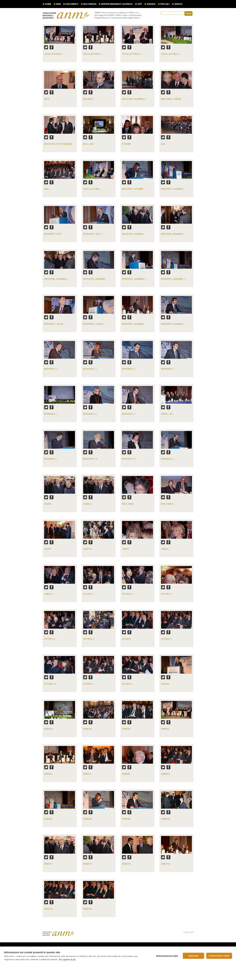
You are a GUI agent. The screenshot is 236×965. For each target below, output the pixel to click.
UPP (139, 3)
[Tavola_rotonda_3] (137, 36)
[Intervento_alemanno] (98, 261)
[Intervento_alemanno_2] (176, 261)
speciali (165, 3)
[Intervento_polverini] (137, 171)
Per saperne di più (67, 959)
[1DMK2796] (59, 891)
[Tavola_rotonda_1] (59, 36)
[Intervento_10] (98, 441)
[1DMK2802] (176, 756)
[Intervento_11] (137, 441)
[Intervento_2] (176, 441)
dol (192, 932)
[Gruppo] (59, 531)
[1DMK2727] (98, 846)
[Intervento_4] (98, 351)
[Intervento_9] (137, 396)
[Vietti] (59, 81)
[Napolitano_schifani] (176, 81)
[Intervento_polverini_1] (176, 171)
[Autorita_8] (59, 621)
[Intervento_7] (59, 396)
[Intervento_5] (137, 351)
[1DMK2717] (59, 846)
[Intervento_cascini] (59, 306)
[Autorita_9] (98, 621)
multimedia (89, 3)
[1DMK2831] (59, 801)
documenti (72, 3)
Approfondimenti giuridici (117, 3)
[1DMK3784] (98, 711)
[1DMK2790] (176, 846)
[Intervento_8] (98, 396)
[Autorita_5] (98, 576)
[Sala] (176, 126)
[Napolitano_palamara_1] (176, 216)
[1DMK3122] (176, 711)
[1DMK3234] (176, 666)
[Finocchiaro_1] (176, 486)
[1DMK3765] (59, 711)
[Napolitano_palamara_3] (137, 81)
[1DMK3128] (59, 756)
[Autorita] (137, 621)
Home (48, 3)
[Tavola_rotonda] (98, 171)
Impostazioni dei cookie (167, 956)
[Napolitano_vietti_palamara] (59, 126)
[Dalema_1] (98, 486)
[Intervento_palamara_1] (176, 306)
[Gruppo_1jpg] (176, 396)
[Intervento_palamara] (137, 306)
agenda (151, 3)
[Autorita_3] (98, 666)
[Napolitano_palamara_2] (59, 261)
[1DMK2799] (98, 891)
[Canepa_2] (59, 576)
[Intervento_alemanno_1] (137, 261)
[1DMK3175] (98, 756)
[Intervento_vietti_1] (98, 216)
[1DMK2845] (137, 801)
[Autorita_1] (176, 621)
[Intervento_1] (59, 441)
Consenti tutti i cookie (219, 956)
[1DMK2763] (137, 846)
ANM (58, 3)
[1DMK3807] (137, 711)
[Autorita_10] (59, 666)
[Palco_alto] (98, 126)
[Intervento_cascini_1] (98, 306)
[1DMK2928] (176, 801)
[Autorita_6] (137, 576)
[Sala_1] (59, 171)
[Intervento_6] (176, 351)
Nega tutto (193, 956)
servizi (178, 3)
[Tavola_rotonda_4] (176, 36)
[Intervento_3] (59, 351)
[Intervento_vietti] (59, 216)
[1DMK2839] (98, 801)
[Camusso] (98, 531)
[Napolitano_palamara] (137, 216)
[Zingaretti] (98, 81)
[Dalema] (59, 486)
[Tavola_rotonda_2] (98, 36)
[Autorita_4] (137, 666)
